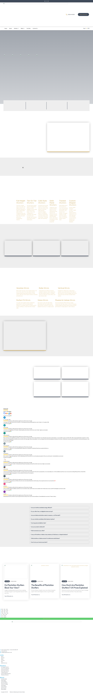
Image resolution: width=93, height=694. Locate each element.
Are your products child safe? (38, 526)
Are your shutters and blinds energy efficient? (41, 507)
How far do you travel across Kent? (39, 542)
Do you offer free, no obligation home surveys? (42, 511)
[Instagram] (46, 1)
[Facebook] (45, 1)
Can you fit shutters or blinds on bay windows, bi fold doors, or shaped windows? (49, 534)
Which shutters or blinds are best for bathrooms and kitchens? (45, 538)
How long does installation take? (38, 523)
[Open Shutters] (18, 28)
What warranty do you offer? (38, 530)
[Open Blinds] (24, 28)
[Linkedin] (48, 1)
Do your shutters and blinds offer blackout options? (43, 519)
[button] (59, 507)
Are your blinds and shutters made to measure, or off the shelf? (45, 515)
